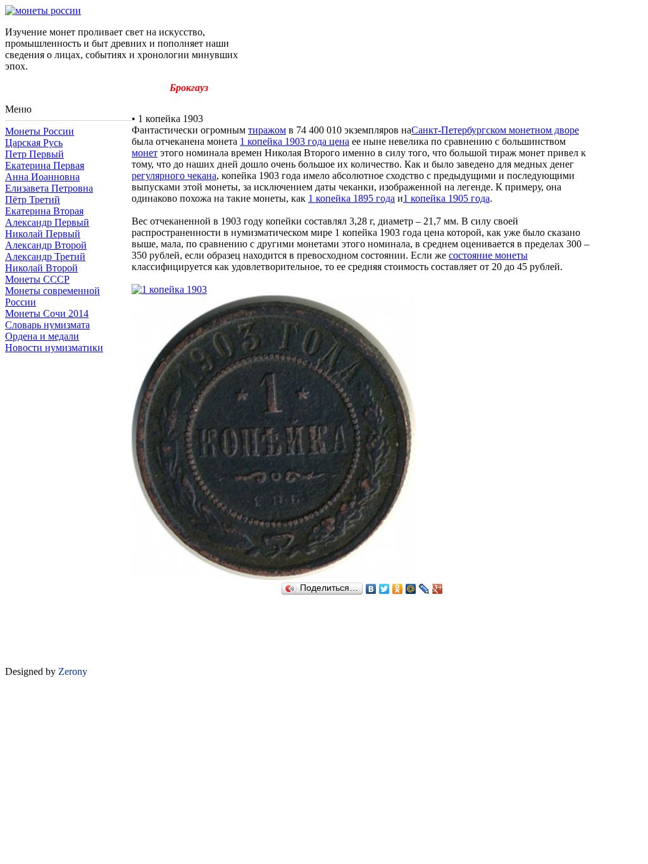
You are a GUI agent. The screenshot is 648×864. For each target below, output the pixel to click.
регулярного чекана (174, 175)
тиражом (267, 130)
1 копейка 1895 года (351, 198)
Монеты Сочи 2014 (47, 313)
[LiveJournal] (424, 589)
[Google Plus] (437, 589)
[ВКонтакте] (371, 589)
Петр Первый (34, 154)
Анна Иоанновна (42, 176)
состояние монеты (488, 255)
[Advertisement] (68, 393)
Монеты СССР (37, 279)
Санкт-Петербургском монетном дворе (495, 130)
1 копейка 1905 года (446, 198)
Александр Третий (45, 256)
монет (145, 152)
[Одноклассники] (397, 589)
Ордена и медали (42, 336)
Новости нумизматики (54, 347)
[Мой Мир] (411, 589)
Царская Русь (34, 142)
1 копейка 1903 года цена (294, 141)
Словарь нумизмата (47, 324)
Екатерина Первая (44, 165)
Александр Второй (46, 245)
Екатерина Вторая (44, 211)
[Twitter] (384, 589)
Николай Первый (42, 233)
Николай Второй (41, 267)
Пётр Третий (32, 199)
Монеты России (39, 131)
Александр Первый (47, 222)
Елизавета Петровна (49, 188)
